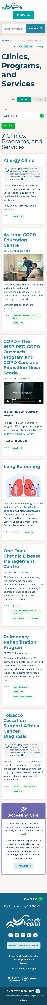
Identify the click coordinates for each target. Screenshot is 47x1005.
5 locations (23, 653)
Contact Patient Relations (22, 945)
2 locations (23, 251)
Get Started (22, 866)
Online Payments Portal (23, 959)
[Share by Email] (31, 46)
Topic (5, 109)
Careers (23, 963)
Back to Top (30, 899)
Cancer (16, 532)
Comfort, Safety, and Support (23, 968)
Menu (21, 15)
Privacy (23, 1000)
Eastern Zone (11, 525)
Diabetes (16, 606)
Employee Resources (20, 991)
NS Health (6, 40)
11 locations (23, 379)
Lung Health (18, 216)
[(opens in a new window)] (21, 46)
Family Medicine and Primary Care (24, 316)
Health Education (20, 687)
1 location (22, 572)
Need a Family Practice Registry (23, 956)
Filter (7, 125)
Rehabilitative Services (22, 696)
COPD (34, 295)
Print (38, 46)
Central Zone (32, 510)
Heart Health (18, 618)
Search (34, 28)
